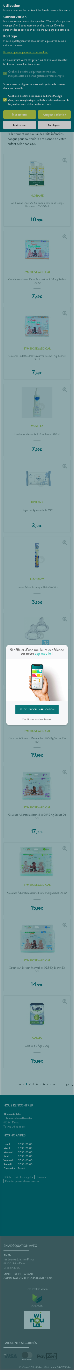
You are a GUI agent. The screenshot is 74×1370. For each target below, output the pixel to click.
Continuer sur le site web (37, 719)
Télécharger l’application (37, 709)
